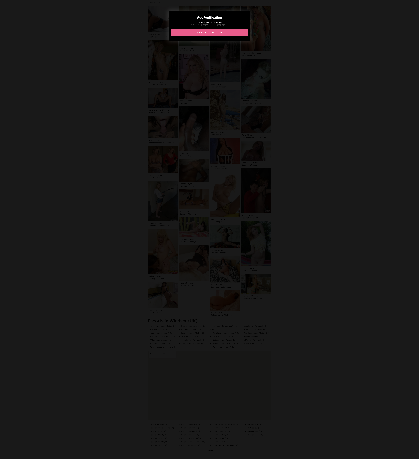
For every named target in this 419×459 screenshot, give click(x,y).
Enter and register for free (209, 32)
